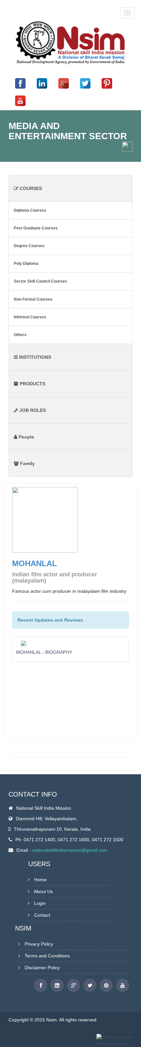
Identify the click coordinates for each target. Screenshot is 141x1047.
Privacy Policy (39, 944)
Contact (42, 915)
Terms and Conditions (47, 955)
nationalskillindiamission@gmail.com (69, 850)
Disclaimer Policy (42, 967)
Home (40, 879)
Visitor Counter (111, 1043)
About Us (43, 891)
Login (40, 903)
